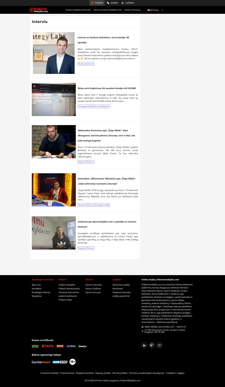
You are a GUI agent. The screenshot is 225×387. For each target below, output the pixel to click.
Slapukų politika (103, 373)
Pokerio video (65, 299)
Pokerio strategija (132, 10)
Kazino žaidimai (93, 288)
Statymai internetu (122, 292)
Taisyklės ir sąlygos (175, 373)
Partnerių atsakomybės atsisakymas (146, 373)
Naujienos (82, 64)
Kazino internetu (94, 284)
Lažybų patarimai (121, 296)
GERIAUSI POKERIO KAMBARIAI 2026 (107, 10)
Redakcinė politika (85, 373)
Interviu (90, 64)
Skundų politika (119, 373)
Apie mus (36, 284)
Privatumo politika (50, 373)
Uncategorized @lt (85, 106)
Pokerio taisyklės (67, 284)
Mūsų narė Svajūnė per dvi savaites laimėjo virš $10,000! (107, 88)
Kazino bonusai (93, 292)
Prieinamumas (67, 373)
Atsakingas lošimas (41, 292)
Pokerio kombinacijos (69, 288)
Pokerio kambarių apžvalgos (78, 10)
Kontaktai (36, 288)
